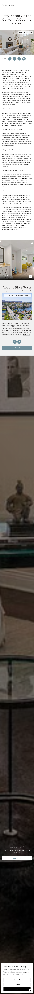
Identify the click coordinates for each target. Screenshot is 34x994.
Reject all (17, 980)
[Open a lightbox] (30, 276)
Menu (30, 5)
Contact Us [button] (17, 858)
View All (17, 348)
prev (4, 277)
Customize (17, 984)
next (9, 277)
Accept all (17, 989)
